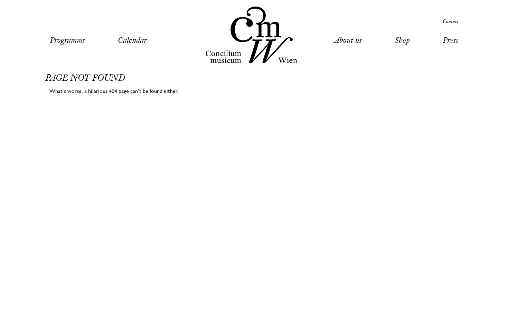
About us (348, 41)
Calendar (132, 41)
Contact (451, 22)
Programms (67, 41)
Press (450, 41)
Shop (402, 41)
